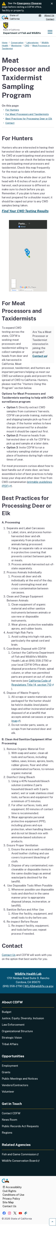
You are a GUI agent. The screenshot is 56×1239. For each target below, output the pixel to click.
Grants (6, 1072)
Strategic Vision (12, 1037)
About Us (49, 15)
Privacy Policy (11, 1198)
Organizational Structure (17, 1031)
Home (4, 42)
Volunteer (8, 1091)
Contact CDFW (11, 1113)
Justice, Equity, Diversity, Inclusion (23, 1018)
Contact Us (9, 954)
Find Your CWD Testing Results (25, 211)
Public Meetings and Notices (20, 1078)
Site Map (8, 1202)
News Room (9, 1119)
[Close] (52, 3)
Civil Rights (9, 1191)
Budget (6, 1011)
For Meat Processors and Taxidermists (27, 114)
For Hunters (12, 109)
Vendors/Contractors (15, 1085)
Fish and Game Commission (28, 1154)
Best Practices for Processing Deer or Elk (28, 118)
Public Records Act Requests (20, 1126)
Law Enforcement (13, 1024)
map (16, 720)
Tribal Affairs (10, 1044)
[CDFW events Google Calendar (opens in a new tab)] (40, 16)
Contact (50, 19)
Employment (10, 1065)
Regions (7, 1132)
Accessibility (13, 1187)
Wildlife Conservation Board (28, 1160)
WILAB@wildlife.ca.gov (38, 986)
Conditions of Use (13, 1194)
